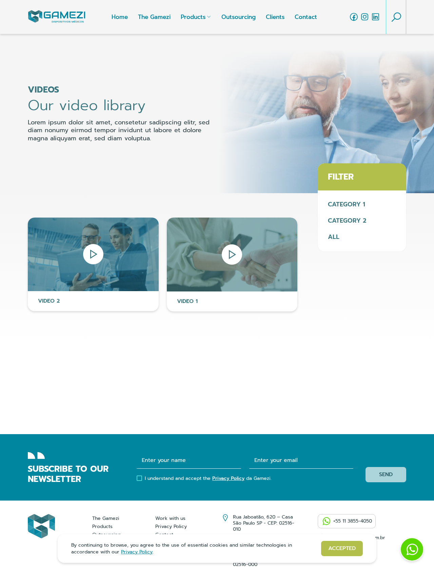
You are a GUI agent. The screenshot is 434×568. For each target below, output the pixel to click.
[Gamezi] (56, 17)
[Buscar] (396, 17)
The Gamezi (154, 17)
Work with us (170, 518)
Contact (306, 17)
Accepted (342, 548)
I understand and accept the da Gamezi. (208, 478)
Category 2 (347, 220)
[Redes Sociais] (354, 17)
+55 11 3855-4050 (352, 521)
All (333, 237)
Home (120, 17)
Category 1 (346, 204)
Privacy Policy (228, 478)
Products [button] (193, 17)
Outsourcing (238, 17)
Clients (275, 17)
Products (102, 526)
